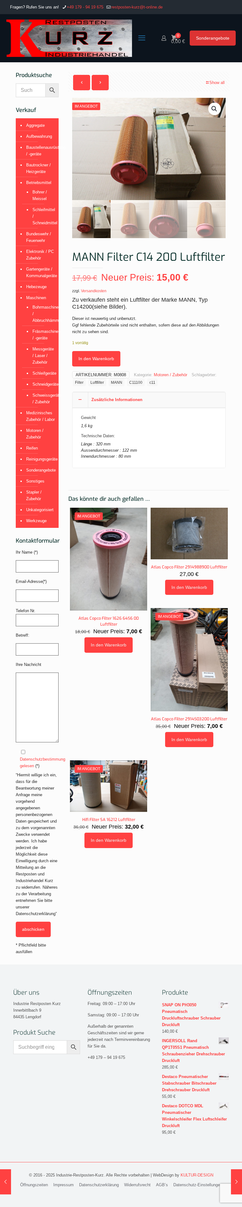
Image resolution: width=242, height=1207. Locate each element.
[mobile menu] (141, 38)
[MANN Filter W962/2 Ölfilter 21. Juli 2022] (236, 1181)
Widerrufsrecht (137, 1184)
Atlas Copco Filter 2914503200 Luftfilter (189, 719)
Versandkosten (94, 291)
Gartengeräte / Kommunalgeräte (40, 272)
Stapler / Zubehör (34, 495)
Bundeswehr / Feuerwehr (38, 237)
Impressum (63, 1184)
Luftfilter (97, 382)
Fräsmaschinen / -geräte (42, 334)
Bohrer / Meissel (39, 195)
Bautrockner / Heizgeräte (38, 168)
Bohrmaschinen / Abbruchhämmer (42, 314)
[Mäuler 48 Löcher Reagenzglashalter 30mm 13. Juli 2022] (5, 1181)
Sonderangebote (212, 38)
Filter (79, 382)
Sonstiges (35, 481)
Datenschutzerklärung (99, 1184)
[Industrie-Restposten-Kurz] (69, 38)
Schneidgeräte (42, 384)
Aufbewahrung (39, 136)
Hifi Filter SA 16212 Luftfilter (108, 819)
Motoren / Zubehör (170, 374)
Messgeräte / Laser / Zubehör (42, 356)
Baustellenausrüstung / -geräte (40, 150)
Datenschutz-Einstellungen (197, 1184)
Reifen (32, 448)
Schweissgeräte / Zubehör (42, 398)
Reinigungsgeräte (40, 459)
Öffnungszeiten (34, 1184)
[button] (214, 109)
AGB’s (162, 1184)
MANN (116, 382)
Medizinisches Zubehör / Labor (40, 416)
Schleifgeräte (42, 373)
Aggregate (35, 125)
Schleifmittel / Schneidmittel (42, 216)
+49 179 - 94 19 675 (85, 7)
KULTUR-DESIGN (197, 1175)
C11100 (135, 382)
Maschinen (36, 297)
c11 (152, 382)
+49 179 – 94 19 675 (106, 1057)
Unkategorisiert (40, 509)
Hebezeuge (36, 286)
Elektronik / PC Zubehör (40, 254)
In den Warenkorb (96, 358)
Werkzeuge (36, 520)
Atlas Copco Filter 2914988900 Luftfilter (189, 567)
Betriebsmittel (38, 182)
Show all (217, 82)
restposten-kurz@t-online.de (137, 7)
